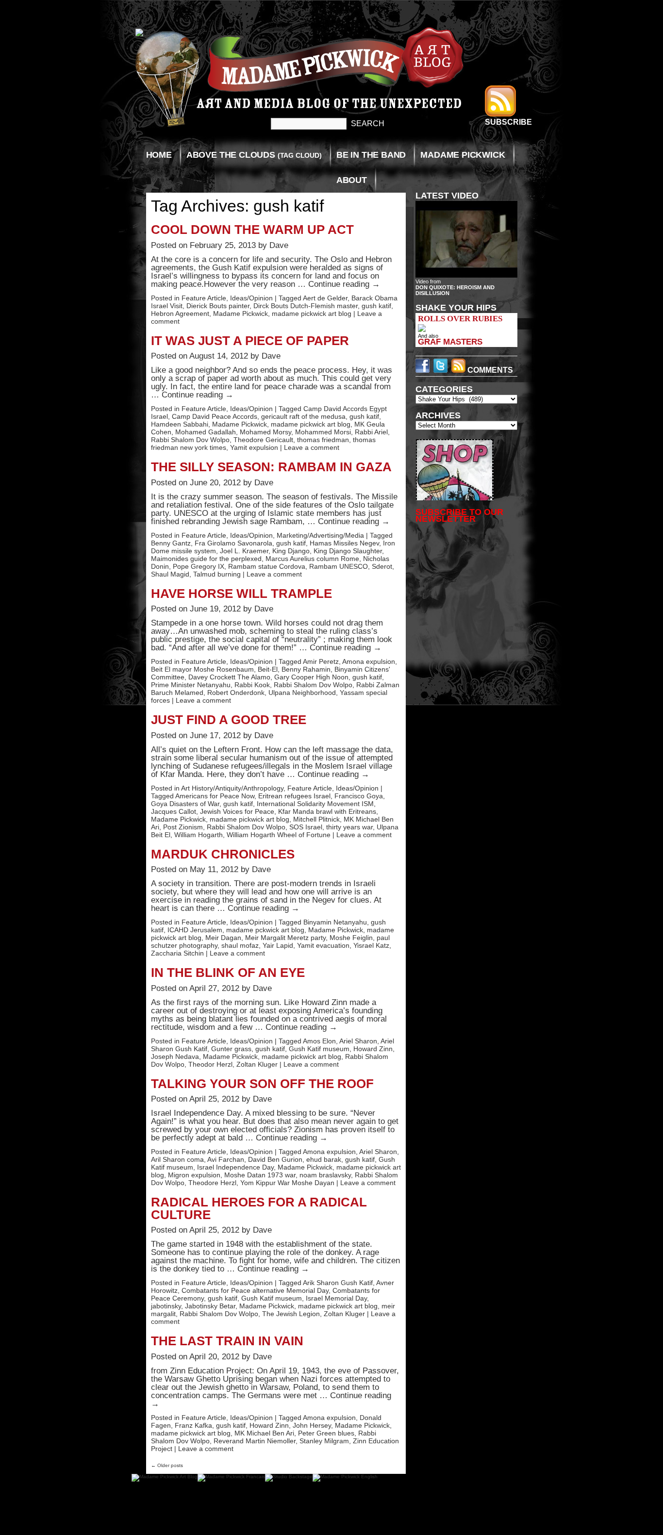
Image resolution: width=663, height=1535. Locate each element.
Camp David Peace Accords (214, 416)
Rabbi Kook (252, 685)
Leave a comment (311, 447)
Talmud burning (217, 574)
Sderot (382, 566)
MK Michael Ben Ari (264, 1433)
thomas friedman (323, 440)
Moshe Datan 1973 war (260, 1175)
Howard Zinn (373, 1049)
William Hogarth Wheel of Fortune (279, 835)
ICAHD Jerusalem (194, 930)
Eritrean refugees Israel (294, 796)
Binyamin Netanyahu (335, 922)
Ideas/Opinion (251, 298)
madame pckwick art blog (265, 930)
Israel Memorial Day (336, 1298)
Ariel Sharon (358, 1041)
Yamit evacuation (323, 945)
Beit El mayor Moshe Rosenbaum (202, 669)
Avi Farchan (225, 1159)
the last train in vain (227, 1341)
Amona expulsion (368, 661)
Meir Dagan (223, 937)
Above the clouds (254, 155)
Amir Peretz (321, 661)
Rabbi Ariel (371, 432)
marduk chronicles (223, 854)
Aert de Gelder (325, 298)
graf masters (450, 341)
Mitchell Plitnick (316, 819)
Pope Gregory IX (198, 566)
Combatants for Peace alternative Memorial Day (255, 1290)
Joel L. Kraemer (244, 551)
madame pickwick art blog (311, 313)
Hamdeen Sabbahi (179, 424)
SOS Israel (305, 827)
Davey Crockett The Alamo (229, 677)
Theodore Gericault (263, 440)
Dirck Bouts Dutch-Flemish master (305, 306)
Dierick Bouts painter (217, 306)
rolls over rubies (460, 318)
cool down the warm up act (252, 229)
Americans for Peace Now (214, 796)
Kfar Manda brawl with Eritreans (327, 811)
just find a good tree (228, 719)
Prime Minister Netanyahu (191, 685)
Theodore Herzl (212, 1183)
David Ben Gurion (275, 1159)
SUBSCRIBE (508, 122)
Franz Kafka (193, 1425)
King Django (291, 551)
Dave (278, 245)
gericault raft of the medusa (303, 416)
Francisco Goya (358, 796)
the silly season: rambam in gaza (271, 467)
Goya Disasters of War (185, 804)
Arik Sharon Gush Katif (338, 1283)
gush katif (376, 306)
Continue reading (344, 284)
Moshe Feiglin (351, 937)
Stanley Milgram (324, 1441)
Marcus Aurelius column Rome (312, 558)
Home (159, 155)
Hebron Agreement (180, 313)
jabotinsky (166, 1306)
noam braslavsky (325, 1175)
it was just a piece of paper (250, 340)
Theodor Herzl (210, 1064)
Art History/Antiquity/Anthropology (232, 788)
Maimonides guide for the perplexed (206, 558)
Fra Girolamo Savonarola (233, 543)
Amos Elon (319, 1041)
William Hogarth (198, 835)
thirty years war (349, 827)
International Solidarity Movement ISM (315, 804)
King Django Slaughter (348, 551)
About (351, 180)
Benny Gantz (171, 543)
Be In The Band (371, 155)
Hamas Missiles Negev (344, 543)
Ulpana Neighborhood (302, 692)
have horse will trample (241, 593)
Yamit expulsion (254, 447)
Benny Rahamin (306, 669)
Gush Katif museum (319, 1049)
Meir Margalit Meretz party (285, 937)
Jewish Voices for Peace (237, 811)
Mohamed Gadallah (205, 432)
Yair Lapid (278, 945)
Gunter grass (231, 1049)
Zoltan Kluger (257, 1064)
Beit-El (268, 669)
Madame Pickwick (462, 155)
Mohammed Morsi (323, 432)
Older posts (167, 1465)
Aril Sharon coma (177, 1159)
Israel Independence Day (235, 1167)
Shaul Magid (170, 574)
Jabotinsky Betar (210, 1306)
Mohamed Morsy (265, 432)
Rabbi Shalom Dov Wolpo (190, 440)
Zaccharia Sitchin (177, 953)
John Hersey (312, 1425)
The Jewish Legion (291, 1314)
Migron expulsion (194, 1175)
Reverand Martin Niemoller (255, 1441)
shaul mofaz (240, 945)
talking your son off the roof (262, 1083)
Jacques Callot (173, 811)
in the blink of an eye (228, 972)
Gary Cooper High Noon (311, 677)
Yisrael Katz (371, 945)
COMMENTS (489, 370)
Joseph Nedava (175, 1056)
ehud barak (323, 1159)
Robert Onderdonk (236, 692)
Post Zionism (183, 827)
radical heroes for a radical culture (259, 1208)
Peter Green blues (326, 1433)
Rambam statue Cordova (266, 566)
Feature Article (204, 298)
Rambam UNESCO (338, 566)
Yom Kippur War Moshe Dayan (287, 1183)
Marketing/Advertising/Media (320, 535)
